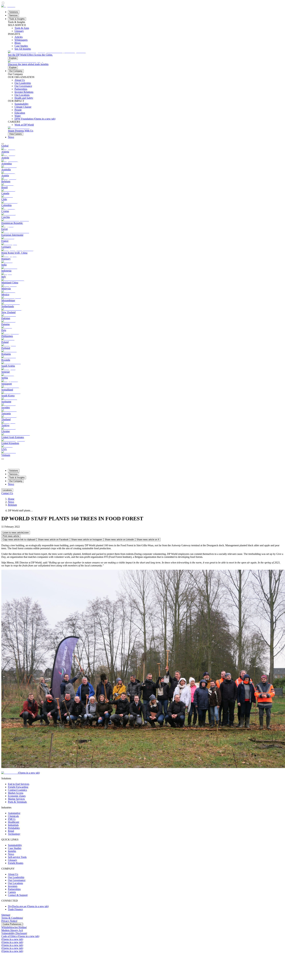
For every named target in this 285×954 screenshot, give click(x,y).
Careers (12, 892)
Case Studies (14, 848)
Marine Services (16, 798)
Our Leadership (16, 877)
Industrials (13, 825)
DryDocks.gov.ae (28, 906)
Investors (12, 886)
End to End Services (18, 784)
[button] (15, 532)
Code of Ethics (20, 936)
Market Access (15, 793)
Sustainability (15, 845)
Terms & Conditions (11, 917)
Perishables (14, 828)
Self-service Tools (17, 857)
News (11, 137)
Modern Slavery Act (11, 930)
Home (11, 498)
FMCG (12, 819)
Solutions (13, 12)
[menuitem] (142, 145)
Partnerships (14, 889)
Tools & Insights (17, 19)
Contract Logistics (17, 790)
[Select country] (2, 143)
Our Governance (16, 880)
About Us (13, 874)
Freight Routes (15, 863)
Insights (12, 851)
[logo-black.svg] (8, 6)
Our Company (15, 71)
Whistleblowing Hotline (13, 927)
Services (13, 15)
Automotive (14, 813)
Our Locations (15, 883)
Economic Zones (17, 796)
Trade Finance (15, 909)
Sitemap (5, 915)
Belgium (12, 504)
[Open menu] (2, 458)
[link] (146, 55)
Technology (14, 834)
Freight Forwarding (18, 787)
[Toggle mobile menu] (2, 458)
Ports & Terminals (17, 801)
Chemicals (13, 816)
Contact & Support (18, 895)
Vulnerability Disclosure (14, 933)
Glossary (12, 860)
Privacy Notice (9, 920)
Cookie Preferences (12, 924)
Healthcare (13, 822)
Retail (11, 831)
